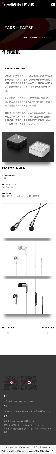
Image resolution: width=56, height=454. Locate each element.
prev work (8, 328)
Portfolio (35, 38)
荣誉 (11, 401)
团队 (21, 401)
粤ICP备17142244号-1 (45, 451)
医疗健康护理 (39, 411)
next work (48, 328)
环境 (16, 401)
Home (24, 38)
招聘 (31, 401)
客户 (26, 401)
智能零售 (28, 411)
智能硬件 (20, 411)
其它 (48, 411)
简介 (6, 401)
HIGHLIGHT (9, 411)
